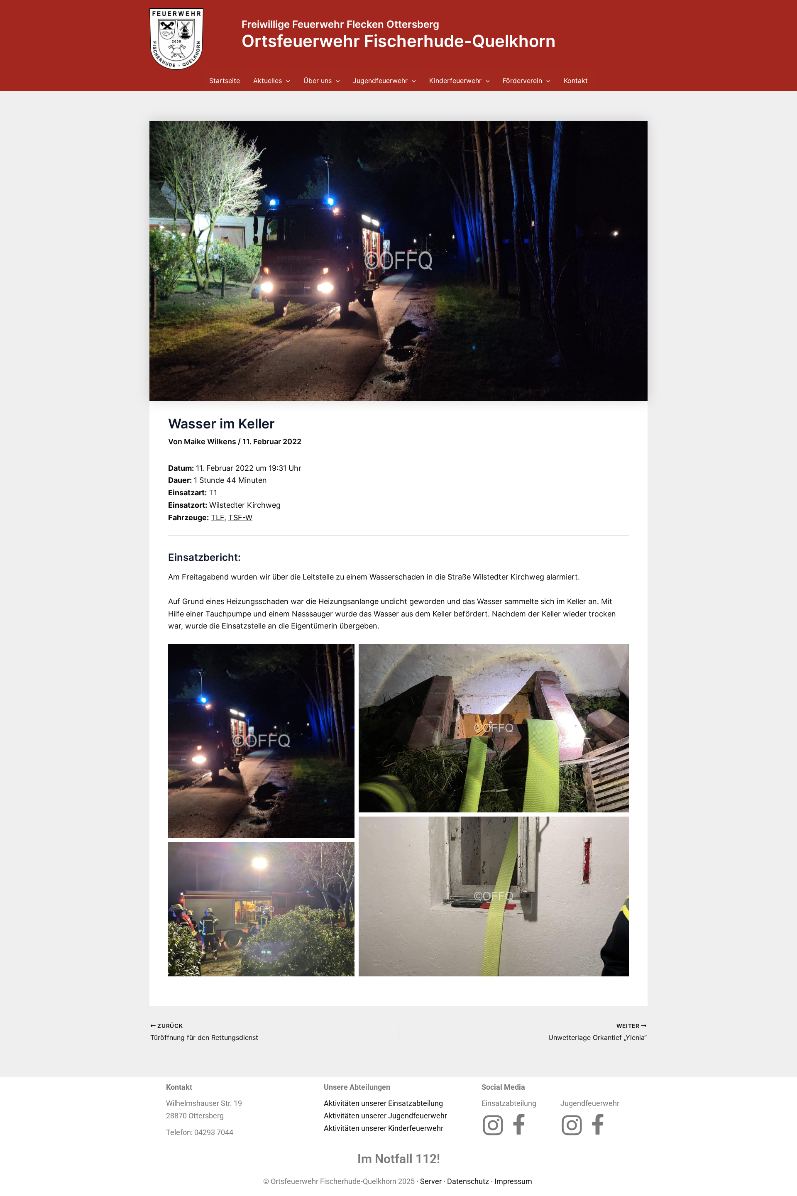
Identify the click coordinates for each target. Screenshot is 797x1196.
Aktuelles (267, 80)
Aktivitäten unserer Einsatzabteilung (383, 1103)
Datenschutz (468, 1181)
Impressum (514, 1181)
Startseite (224, 80)
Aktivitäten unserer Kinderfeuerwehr (383, 1128)
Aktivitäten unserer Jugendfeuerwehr (385, 1115)
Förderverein (522, 80)
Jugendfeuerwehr (380, 80)
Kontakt (576, 80)
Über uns (317, 80)
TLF (217, 517)
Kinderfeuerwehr (455, 80)
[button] (286, 80)
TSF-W (240, 517)
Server (431, 1181)
